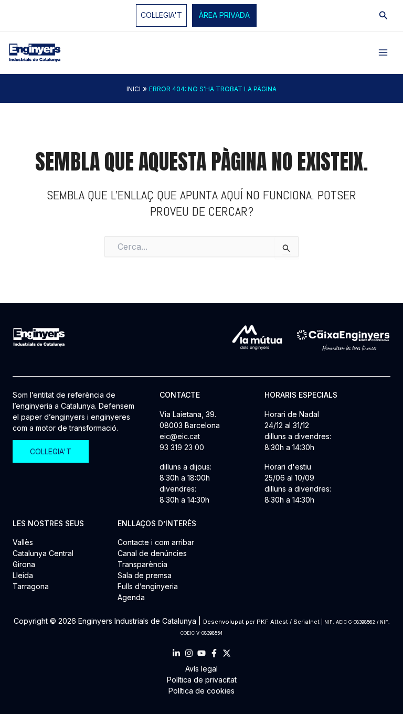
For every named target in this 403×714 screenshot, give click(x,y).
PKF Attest (272, 621)
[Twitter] (226, 653)
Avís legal (201, 668)
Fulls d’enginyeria (148, 586)
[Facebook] (214, 653)
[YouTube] (201, 653)
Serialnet (306, 621)
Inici (133, 89)
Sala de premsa (145, 575)
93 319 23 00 (182, 447)
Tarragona (31, 586)
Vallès (23, 542)
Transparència (142, 564)
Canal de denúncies (152, 553)
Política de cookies (201, 690)
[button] (224, 15)
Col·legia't (161, 14)
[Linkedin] (176, 653)
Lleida (23, 575)
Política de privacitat (202, 679)
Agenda (131, 597)
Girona (24, 564)
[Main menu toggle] (383, 52)
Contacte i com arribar (156, 542)
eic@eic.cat (180, 436)
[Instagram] (189, 653)
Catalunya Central (43, 553)
